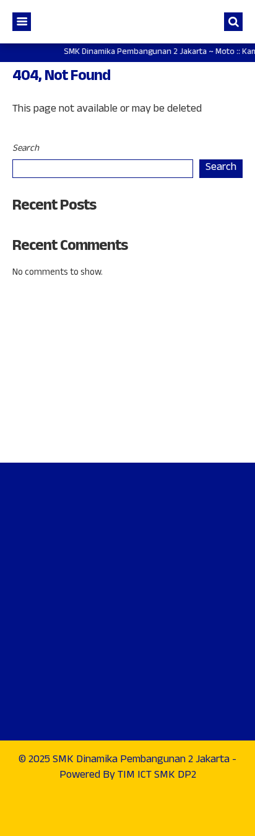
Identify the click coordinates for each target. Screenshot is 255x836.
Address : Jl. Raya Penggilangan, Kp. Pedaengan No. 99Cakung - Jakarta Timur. (127, 321)
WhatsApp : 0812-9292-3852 (86, 403)
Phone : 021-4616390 (70, 369)
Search (25, 149)
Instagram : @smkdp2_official (89, 436)
